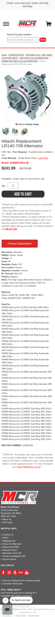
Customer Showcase (13, 583)
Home (4, 55)
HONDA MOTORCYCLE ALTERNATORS (20, 61)
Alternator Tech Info (11, 553)
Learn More (43, 158)
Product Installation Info (14, 556)
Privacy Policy (21, 615)
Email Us (27, 596)
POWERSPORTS (16, 55)
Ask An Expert (9, 559)
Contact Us (8, 534)
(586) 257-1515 (8, 516)
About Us (6, 519)
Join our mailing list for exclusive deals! (21, 580)
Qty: (4, 186)
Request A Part (10, 550)
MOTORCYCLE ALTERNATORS (34, 58)
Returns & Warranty (12, 544)
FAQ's (5, 537)
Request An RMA (11, 547)
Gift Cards (7, 522)
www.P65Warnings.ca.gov (29, 467)
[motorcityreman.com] (27, 23)
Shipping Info (9, 541)
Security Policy (33, 615)
